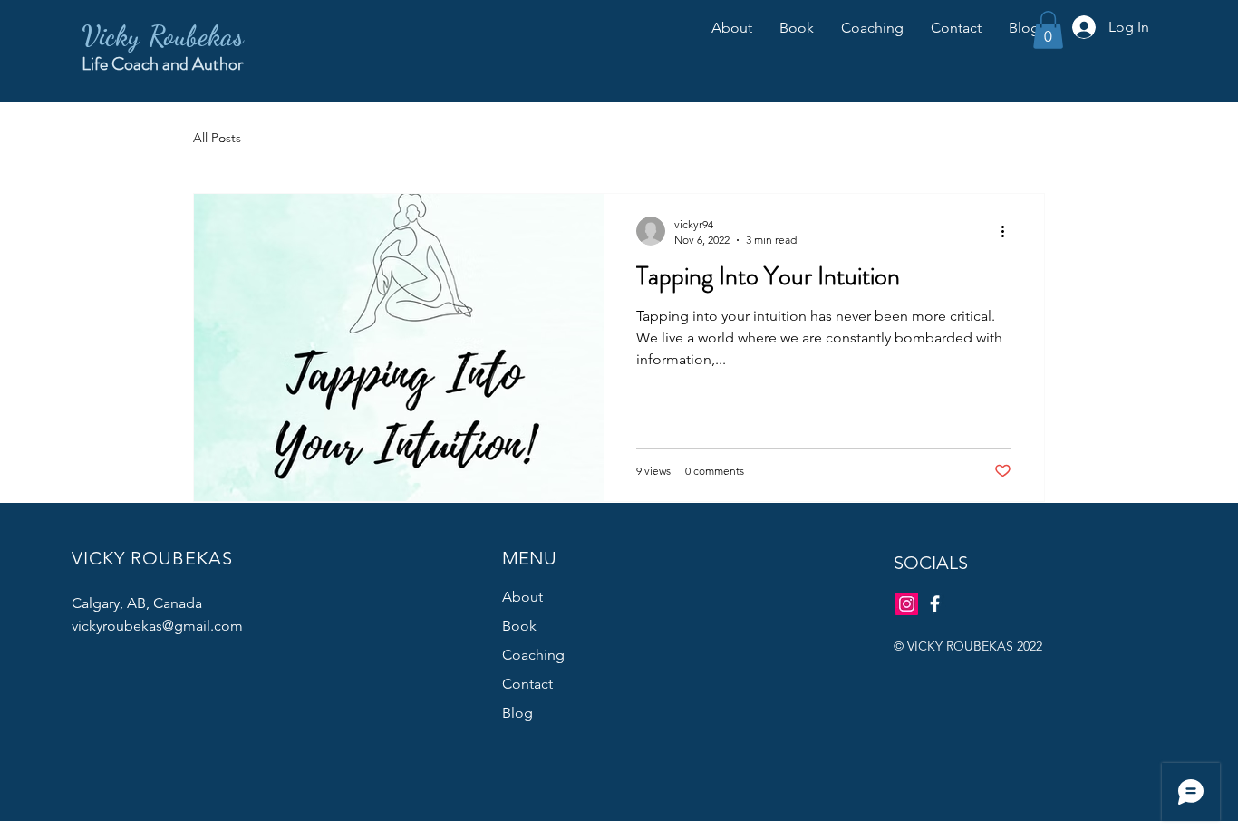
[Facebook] (935, 604)
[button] (1048, 30)
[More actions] (1009, 231)
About (522, 596)
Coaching (533, 654)
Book (519, 625)
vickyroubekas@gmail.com (157, 625)
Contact (527, 683)
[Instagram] (906, 604)
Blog (517, 712)
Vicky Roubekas (163, 35)
